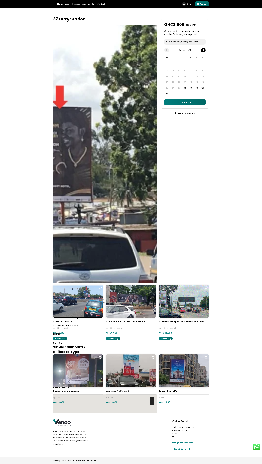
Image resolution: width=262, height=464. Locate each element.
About (67, 4)
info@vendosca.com (182, 442)
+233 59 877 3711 (181, 448)
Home (60, 4)
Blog (93, 4)
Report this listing (186, 113)
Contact (101, 4)
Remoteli (91, 460)
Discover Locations (81, 4)
